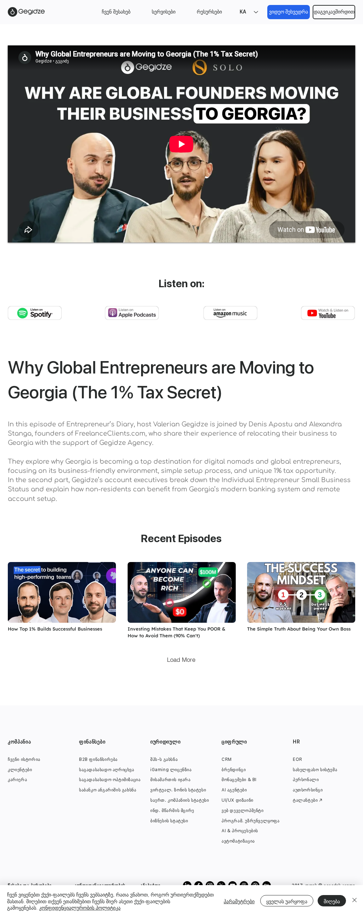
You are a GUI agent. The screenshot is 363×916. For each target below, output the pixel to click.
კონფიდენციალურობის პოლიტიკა (80, 907)
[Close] (354, 900)
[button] (116, 12)
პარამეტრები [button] (239, 900)
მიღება (332, 900)
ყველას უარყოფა (286, 900)
